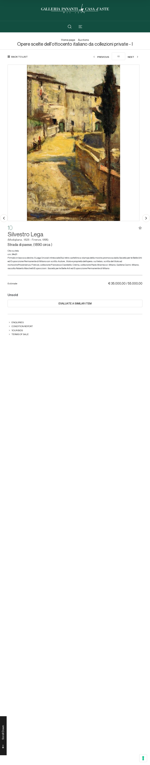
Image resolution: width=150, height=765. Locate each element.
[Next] (146, 218)
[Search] (69, 26)
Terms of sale (20, 334)
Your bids (17, 330)
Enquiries (18, 322)
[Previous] (4, 218)
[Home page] (75, 8)
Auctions (83, 40)
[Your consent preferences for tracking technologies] (143, 758)
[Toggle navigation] (80, 26)
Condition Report (22, 326)
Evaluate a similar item (75, 303)
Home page (68, 40)
